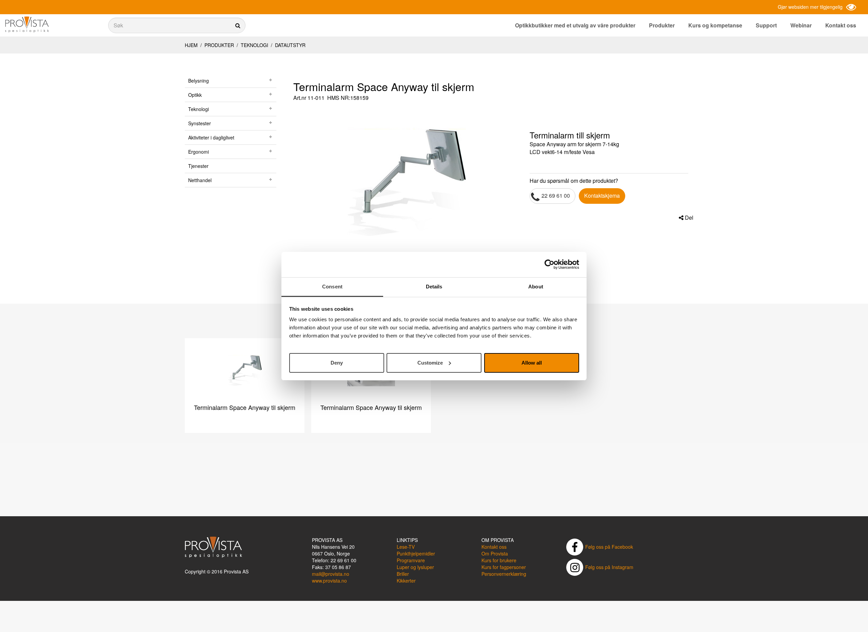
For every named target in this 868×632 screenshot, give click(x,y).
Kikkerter (406, 580)
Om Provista (494, 553)
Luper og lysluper (415, 567)
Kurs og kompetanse (715, 25)
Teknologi (254, 45)
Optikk (195, 94)
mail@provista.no (330, 573)
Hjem (191, 45)
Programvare (411, 560)
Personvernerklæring (503, 573)
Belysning (198, 80)
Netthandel (200, 180)
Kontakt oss (840, 25)
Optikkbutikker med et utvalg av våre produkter (575, 25)
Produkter (662, 25)
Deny (337, 362)
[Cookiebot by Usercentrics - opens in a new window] (549, 264)
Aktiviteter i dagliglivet (211, 137)
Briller (403, 573)
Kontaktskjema (602, 195)
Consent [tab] (332, 286)
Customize (430, 362)
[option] (406, 178)
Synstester (199, 123)
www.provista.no (329, 580)
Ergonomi (198, 151)
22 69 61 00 (555, 195)
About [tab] (535, 286)
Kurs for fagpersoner (503, 567)
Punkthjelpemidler (416, 553)
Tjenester (198, 165)
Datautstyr (289, 45)
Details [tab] (434, 286)
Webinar (801, 25)
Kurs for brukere (498, 560)
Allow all (531, 362)
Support (766, 25)
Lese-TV (406, 546)
